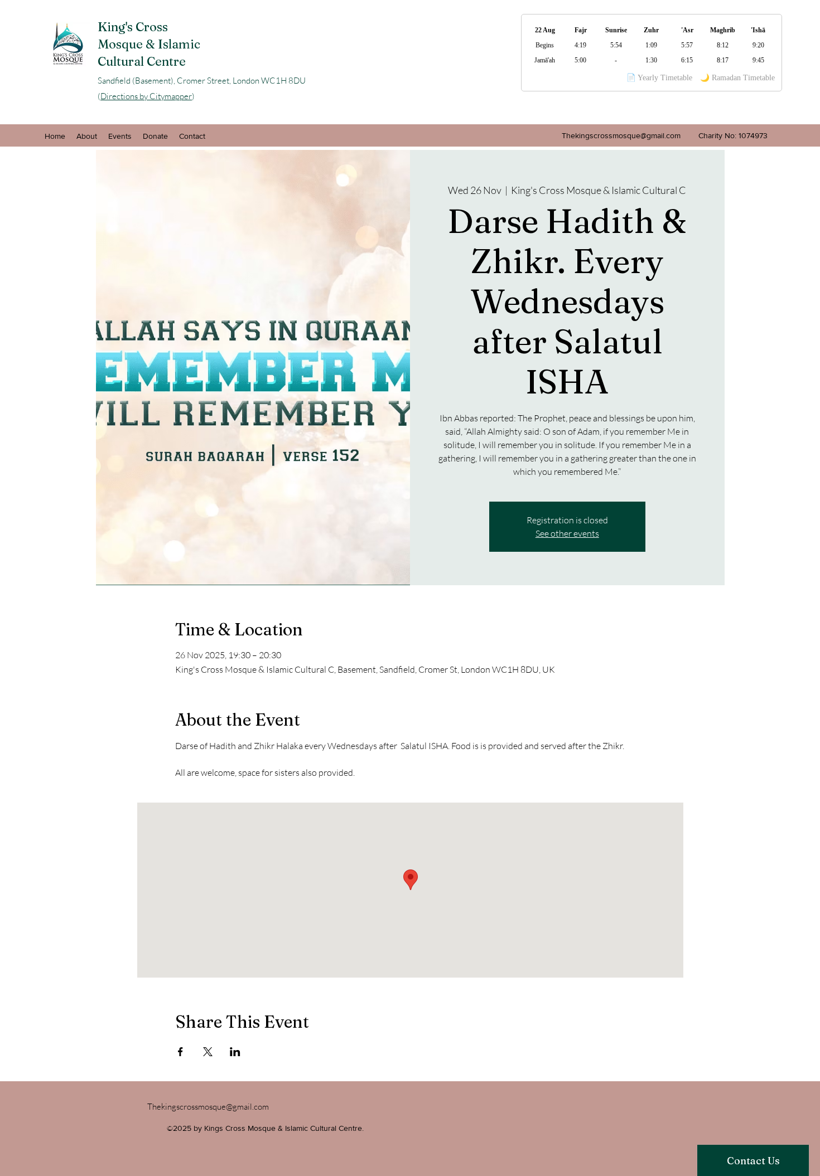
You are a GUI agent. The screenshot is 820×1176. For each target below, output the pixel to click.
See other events (567, 533)
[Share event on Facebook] (180, 1051)
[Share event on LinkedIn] (235, 1051)
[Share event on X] (207, 1051)
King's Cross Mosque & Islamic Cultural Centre (149, 44)
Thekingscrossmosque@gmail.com (621, 135)
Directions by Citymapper (146, 96)
